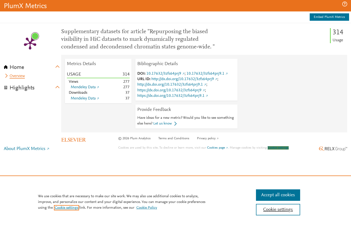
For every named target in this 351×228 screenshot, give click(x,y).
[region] (175, 202)
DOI (140, 74)
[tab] (32, 66)
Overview (17, 76)
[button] (344, 4)
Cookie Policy (146, 208)
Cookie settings (278, 148)
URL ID (143, 79)
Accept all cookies (278, 195)
